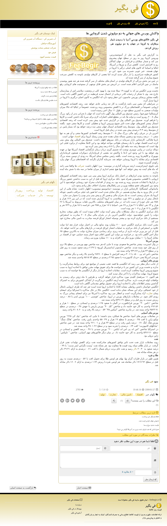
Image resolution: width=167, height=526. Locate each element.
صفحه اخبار (83, 488)
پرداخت (30, 190)
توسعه (49, 195)
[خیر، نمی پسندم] (114, 400)
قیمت (108, 24)
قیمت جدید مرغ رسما (151, 426)
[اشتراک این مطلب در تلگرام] (83, 400)
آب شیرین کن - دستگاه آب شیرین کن (39, 39)
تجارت (149, 293)
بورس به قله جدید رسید (48, 92)
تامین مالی (126, 394)
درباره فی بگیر (122, 24)
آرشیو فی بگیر (140, 24)
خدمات (31, 195)
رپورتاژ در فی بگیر (75, 509)
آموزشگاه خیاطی (48, 43)
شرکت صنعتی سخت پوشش (43, 48)
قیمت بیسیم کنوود (48, 57)
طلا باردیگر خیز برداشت (150, 417)
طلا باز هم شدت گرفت (48, 96)
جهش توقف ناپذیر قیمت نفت (148, 421)
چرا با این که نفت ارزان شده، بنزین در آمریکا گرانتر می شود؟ (137, 430)
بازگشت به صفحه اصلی (22, 488)
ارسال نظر (149, 479)
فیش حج (52, 52)
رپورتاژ (19, 190)
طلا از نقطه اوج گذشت (48, 128)
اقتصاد (77, 136)
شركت (80, 166)
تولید (102, 394)
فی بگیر (126, 9)
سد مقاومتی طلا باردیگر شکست (45, 101)
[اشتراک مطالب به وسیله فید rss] (62, 400)
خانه (155, 24)
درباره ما (79, 505)
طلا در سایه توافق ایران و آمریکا (45, 88)
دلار (135, 349)
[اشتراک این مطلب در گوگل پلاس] (67, 400)
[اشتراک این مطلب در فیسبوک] (78, 400)
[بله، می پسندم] (127, 400)
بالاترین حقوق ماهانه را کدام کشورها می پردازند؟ (40, 119)
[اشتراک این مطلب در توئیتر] (72, 400)
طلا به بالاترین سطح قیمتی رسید (45, 124)
